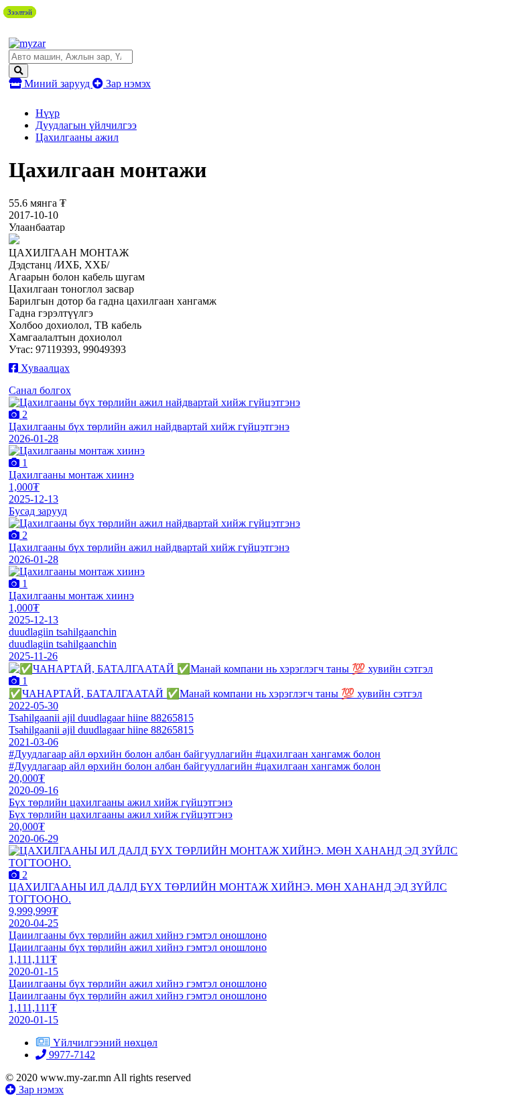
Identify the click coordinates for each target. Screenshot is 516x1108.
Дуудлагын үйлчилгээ (86, 125)
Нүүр (48, 113)
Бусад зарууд (38, 511)
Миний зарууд (56, 83)
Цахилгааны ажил (77, 137)
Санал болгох (40, 390)
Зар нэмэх (127, 83)
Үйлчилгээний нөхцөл (105, 1042)
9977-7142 (70, 1054)
